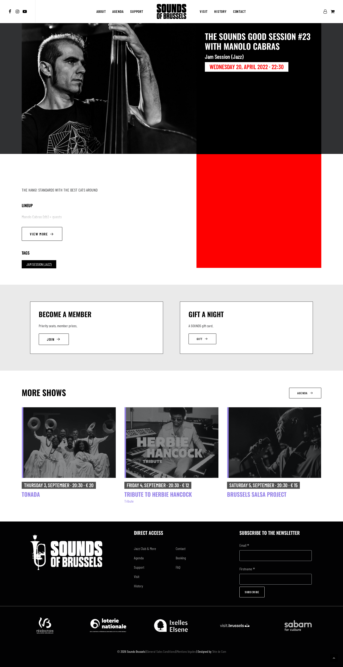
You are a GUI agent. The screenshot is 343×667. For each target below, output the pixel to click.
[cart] (332, 11)
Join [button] (50, 339)
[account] (326, 11)
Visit (204, 11)
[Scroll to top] (334, 657)
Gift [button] (200, 339)
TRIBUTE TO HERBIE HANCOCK (158, 494)
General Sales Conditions (161, 651)
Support (136, 11)
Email (244, 545)
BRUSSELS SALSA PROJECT (257, 494)
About (101, 11)
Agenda (118, 11)
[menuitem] (11, 11)
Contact (239, 11)
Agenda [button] (302, 393)
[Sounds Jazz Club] (171, 11)
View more (39, 234)
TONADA (31, 494)
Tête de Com (219, 651)
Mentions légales (186, 651)
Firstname (247, 569)
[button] (11, 11)
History (220, 11)
